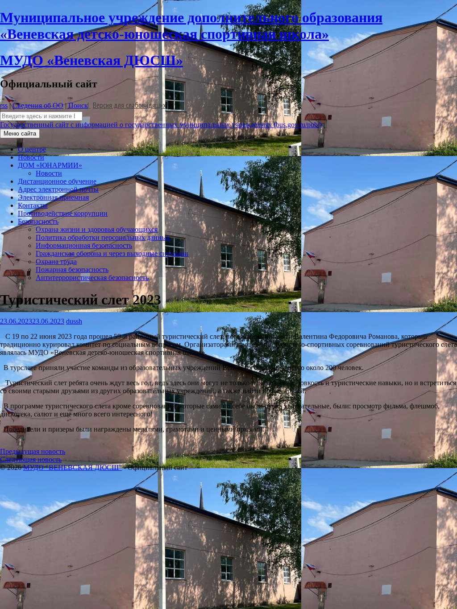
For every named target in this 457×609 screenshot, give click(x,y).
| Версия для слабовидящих (126, 105)
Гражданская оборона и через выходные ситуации (112, 253)
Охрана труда (56, 261)
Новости (31, 157)
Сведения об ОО (37, 105)
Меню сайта (20, 133)
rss (4, 105)
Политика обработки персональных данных (103, 237)
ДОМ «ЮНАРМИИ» (50, 165)
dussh (74, 321)
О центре (32, 149)
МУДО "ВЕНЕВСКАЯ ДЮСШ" (72, 467)
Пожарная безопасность (72, 269)
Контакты (33, 205)
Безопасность (38, 221)
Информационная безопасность (84, 245)
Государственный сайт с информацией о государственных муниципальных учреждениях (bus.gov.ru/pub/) (161, 124)
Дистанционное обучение (57, 181)
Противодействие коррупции (63, 213)
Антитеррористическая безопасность (92, 277)
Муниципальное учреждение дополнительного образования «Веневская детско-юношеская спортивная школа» (191, 25)
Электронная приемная (53, 197)
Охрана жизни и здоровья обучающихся (97, 229)
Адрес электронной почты (58, 189)
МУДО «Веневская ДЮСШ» (91, 60)
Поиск (78, 105)
